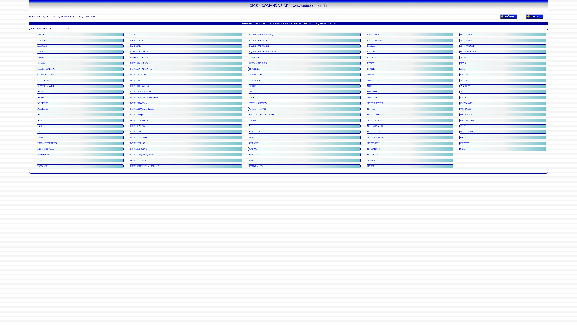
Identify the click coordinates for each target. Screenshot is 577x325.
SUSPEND (464, 80)
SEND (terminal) (373, 92)
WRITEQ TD (465, 137)
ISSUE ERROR (254, 69)
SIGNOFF (464, 57)
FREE (39, 160)
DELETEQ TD (42, 103)
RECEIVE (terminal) (374, 40)
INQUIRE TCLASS (137, 143)
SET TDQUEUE (466, 35)
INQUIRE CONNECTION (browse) (143, 69)
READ (251, 137)
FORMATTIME (43, 155)
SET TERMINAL (466, 40)
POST (251, 126)
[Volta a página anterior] (508, 16)
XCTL (462, 149)
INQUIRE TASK (136, 132)
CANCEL (41, 63)
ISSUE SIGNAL (255, 80)
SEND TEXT (372, 97)
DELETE (40, 97)
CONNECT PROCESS (45, 75)
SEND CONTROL (374, 80)
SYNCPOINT (465, 86)
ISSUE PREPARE (255, 75)
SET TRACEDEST (467, 46)
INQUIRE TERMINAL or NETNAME (144, 166)
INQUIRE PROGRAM (138, 103)
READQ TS (253, 160)
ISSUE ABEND (254, 57)
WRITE (463, 126)
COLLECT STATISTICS (46, 69)
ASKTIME (41, 52)
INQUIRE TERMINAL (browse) (261, 35)
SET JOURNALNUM (375, 137)
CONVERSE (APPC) (45, 80)
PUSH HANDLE (255, 132)
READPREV (253, 149)
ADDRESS (41, 40)
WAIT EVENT (465, 109)
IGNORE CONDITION (139, 57)
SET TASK (371, 160)
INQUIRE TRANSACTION (259, 46)
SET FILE (371, 109)
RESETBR (371, 52)
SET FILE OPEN (373, 132)
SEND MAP (372, 86)
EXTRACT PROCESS (45, 149)
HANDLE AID (135, 46)
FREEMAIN (42, 166)
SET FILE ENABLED (375, 126)
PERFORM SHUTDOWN (258, 103)
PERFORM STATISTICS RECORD (262, 115)
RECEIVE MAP (373, 35)
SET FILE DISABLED (375, 120)
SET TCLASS (372, 166)
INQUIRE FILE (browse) (139, 86)
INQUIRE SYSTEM (137, 126)
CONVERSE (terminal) (45, 86)
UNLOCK (464, 97)
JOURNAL (253, 86)
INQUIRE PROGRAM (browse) (142, 109)
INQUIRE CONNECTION (140, 63)
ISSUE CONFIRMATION (258, 63)
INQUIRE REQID (137, 115)
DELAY (40, 92)
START (463, 69)
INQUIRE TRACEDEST (258, 40)
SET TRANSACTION (468, 52)
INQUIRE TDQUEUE (138, 149)
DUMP (40, 120)
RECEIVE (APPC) (256, 166)
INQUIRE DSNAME (138, 75)
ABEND (40, 35)
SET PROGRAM (373, 143)
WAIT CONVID (466, 103)
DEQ (39, 115)
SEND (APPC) (372, 75)
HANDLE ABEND (137, 40)
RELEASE (371, 46)
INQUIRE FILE (136, 80)
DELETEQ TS (42, 109)
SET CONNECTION (375, 103)
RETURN (370, 63)
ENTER (40, 137)
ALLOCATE (42, 46)
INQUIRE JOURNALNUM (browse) (144, 97)
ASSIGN (40, 57)
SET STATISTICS (374, 149)
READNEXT (253, 143)
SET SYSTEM (372, 155)
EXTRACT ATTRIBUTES (47, 143)
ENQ (39, 132)
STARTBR (464, 75)
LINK (251, 92)
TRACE (463, 92)
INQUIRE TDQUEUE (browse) (142, 155)
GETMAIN (134, 35)
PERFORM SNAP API (257, 109)
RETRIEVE (371, 57)
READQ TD (253, 155)
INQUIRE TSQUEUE (138, 160)
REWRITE (371, 69)
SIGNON (463, 63)
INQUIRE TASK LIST (138, 137)
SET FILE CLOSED (374, 115)
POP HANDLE (254, 120)
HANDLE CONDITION (139, 52)
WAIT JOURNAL (466, 115)
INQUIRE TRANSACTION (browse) (262, 52)
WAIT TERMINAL (467, 120)
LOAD (251, 97)
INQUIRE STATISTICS (139, 120)
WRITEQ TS (465, 143)
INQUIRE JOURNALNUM (140, 92)
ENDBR (40, 126)
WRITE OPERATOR (468, 132)
